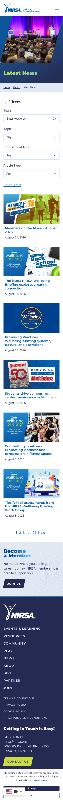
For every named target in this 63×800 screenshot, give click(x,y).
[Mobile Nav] (57, 8)
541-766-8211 (13, 737)
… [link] (28, 532)
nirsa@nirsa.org (15, 741)
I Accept (31, 788)
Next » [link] (42, 532)
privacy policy (40, 780)
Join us (14, 583)
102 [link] (33, 532)
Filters (14, 101)
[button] (31, 137)
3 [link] (24, 532)
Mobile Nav (57, 8)
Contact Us (18, 761)
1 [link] (16, 532)
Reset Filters (12, 185)
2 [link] (20, 532)
